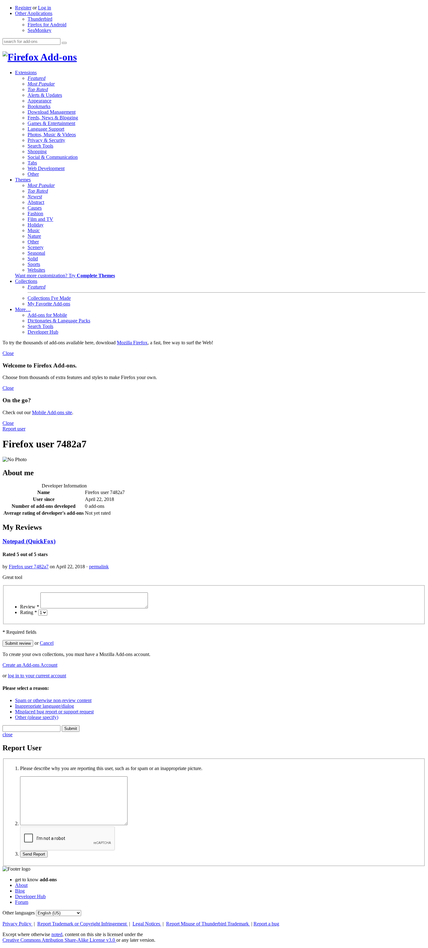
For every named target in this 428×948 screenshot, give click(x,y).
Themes (23, 179)
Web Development (46, 168)
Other (33, 174)
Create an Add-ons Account (30, 665)
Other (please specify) (36, 717)
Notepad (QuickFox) (29, 541)
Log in (44, 7)
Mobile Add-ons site (52, 412)
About (21, 885)
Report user (14, 428)
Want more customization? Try (65, 275)
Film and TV (40, 219)
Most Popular (41, 83)
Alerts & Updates (45, 95)
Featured (36, 78)
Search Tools (40, 145)
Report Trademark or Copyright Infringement (82, 923)
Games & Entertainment (51, 123)
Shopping (37, 151)
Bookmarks (39, 106)
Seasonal (36, 253)
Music (34, 230)
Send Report (34, 854)
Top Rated (38, 89)
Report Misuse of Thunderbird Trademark (208, 923)
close (8, 734)
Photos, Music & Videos (52, 134)
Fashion (35, 213)
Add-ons (58, 57)
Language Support (46, 129)
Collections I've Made (49, 298)
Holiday (36, 224)
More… (23, 309)
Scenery (36, 247)
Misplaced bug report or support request (54, 711)
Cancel (47, 643)
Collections (26, 281)
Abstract (36, 202)
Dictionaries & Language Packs (59, 320)
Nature (34, 236)
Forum (21, 902)
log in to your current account (37, 675)
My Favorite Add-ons (49, 303)
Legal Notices (147, 923)
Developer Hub (43, 332)
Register (23, 7)
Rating (28, 612)
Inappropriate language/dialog (44, 706)
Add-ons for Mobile (47, 315)
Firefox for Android (47, 24)
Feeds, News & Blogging (53, 117)
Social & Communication (53, 157)
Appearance (39, 100)
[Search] (64, 43)
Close (8, 353)
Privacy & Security (46, 140)
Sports (34, 264)
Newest (35, 196)
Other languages (19, 912)
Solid (33, 258)
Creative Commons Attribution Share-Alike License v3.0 (59, 940)
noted (56, 934)
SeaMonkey (39, 30)
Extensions (26, 72)
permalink (99, 566)
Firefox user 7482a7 (29, 566)
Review (29, 606)
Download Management (52, 112)
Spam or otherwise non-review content (53, 700)
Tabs (32, 162)
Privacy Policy (18, 923)
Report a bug (266, 923)
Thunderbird (40, 19)
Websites (36, 270)
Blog (20, 890)
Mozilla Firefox (132, 342)
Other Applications (33, 13)
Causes (35, 208)
